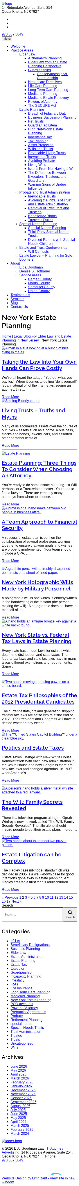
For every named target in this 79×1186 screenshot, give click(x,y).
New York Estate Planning (31, 1000)
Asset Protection (41, 145)
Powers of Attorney (42, 101)
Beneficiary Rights (42, 216)
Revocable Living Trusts (47, 153)
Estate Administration (27, 956)
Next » (16, 901)
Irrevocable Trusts (42, 157)
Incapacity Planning (26, 976)
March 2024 (20, 1133)
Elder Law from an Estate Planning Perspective (47, 64)
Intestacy (17, 980)
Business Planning (25, 949)
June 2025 (19, 1114)
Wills (14, 1047)
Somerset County (41, 287)
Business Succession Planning (52, 117)
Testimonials (20, 295)
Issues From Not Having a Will (51, 169)
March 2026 (20, 1078)
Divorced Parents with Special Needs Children (51, 241)
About (15, 263)
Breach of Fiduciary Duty (47, 113)
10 (47, 897)
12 (56, 897)
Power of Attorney (24, 1008)
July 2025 (18, 1110)
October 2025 (21, 1098)
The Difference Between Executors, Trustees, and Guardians (47, 176)
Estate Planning (31, 109)
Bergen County (40, 279)
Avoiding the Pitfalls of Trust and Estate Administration (49, 202)
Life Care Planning (42, 86)
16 (4, 901)
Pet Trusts (36, 121)
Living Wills (37, 165)
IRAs (14, 984)
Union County (39, 291)
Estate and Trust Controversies (43, 247)
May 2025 (18, 1118)
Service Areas (30, 275)
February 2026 (22, 1082)
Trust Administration (26, 1031)
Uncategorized (22, 1043)
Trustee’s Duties (40, 220)
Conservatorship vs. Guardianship (52, 76)
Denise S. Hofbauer (34, 271)
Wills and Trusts (40, 149)
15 (71, 897)
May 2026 (18, 1070)
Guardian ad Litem (42, 125)
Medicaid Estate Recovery (48, 98)
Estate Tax (19, 964)
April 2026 (19, 1074)
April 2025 (19, 1122)
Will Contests (38, 251)
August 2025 (20, 1106)
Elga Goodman (31, 267)
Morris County (39, 283)
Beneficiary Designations (30, 945)
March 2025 (20, 1125)
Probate (17, 1016)
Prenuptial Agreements (28, 1012)
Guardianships (39, 70)
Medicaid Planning (42, 94)
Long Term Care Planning (30, 992)
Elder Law (27, 54)
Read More (10, 397)
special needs (21, 1024)
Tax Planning (38, 141)
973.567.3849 (12, 34)
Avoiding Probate (41, 161)
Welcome (18, 46)
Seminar (17, 299)
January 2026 (21, 1086)
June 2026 (19, 1066)
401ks (15, 941)
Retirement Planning (27, 1020)
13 (61, 897)
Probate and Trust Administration (44, 192)
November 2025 (23, 1094)
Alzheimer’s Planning (45, 58)
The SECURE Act (42, 105)
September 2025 (23, 1102)
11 (52, 897)
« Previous (10, 897)
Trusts (15, 1039)
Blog (14, 303)
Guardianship (21, 972)
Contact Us (19, 307)
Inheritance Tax (40, 137)
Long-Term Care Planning (48, 90)
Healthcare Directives (45, 82)
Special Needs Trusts (27, 1028)
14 (66, 897)
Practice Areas (22, 50)
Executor (17, 968)
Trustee (16, 1035)
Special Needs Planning (38, 224)
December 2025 (23, 1090)
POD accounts (22, 1004)
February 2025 (22, 1129)
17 (9, 901)
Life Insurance (21, 988)
